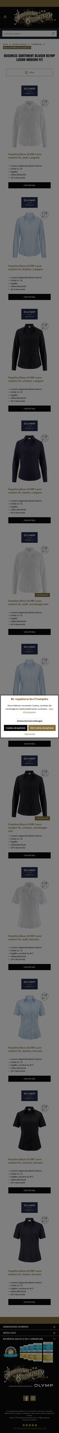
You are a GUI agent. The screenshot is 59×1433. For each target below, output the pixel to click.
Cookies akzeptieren (15, 728)
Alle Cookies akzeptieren (42, 728)
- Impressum (29, 733)
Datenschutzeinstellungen (29, 721)
